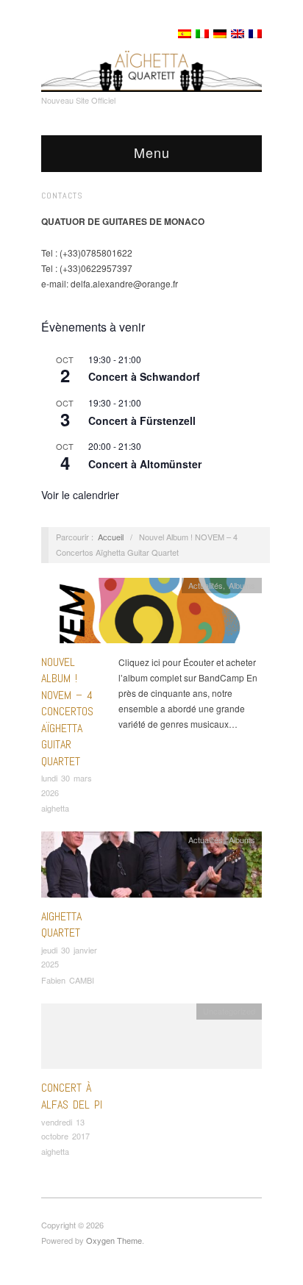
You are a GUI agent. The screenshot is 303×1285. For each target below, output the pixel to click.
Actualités (205, 585)
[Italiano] (202, 33)
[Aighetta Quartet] (151, 868)
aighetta (55, 808)
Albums (242, 585)
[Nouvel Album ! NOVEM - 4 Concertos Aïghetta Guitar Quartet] (151, 614)
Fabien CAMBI (67, 980)
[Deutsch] (220, 33)
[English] (237, 33)
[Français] (255, 33)
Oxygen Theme (114, 1240)
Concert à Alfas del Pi (71, 1096)
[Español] (184, 33)
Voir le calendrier (80, 494)
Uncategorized (229, 1011)
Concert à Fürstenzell (142, 420)
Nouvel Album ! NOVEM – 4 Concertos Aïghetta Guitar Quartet (67, 711)
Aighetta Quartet (61, 924)
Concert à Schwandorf (144, 376)
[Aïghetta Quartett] (151, 64)
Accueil (111, 537)
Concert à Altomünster (145, 464)
